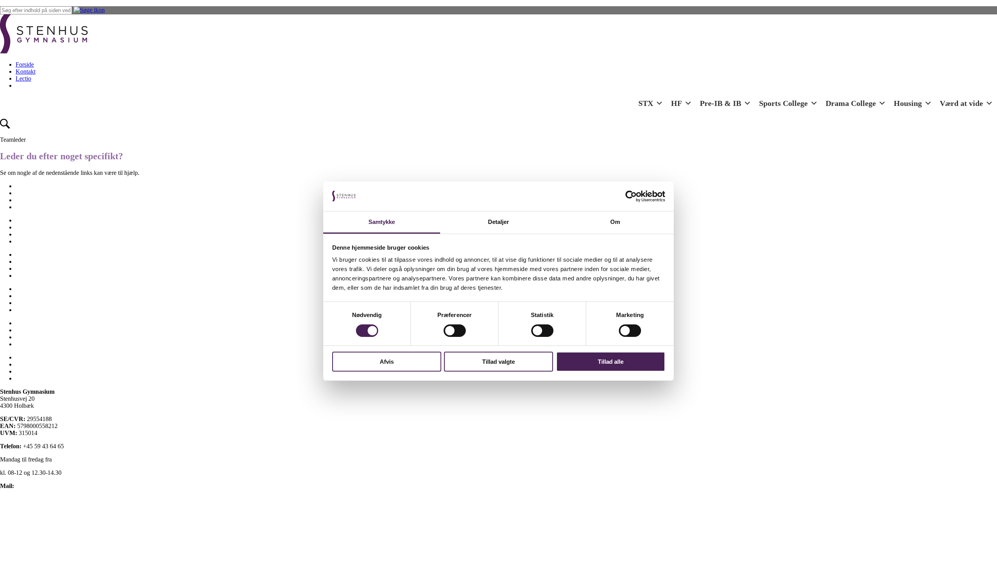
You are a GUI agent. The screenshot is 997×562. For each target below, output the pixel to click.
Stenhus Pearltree (37, 378)
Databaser (28, 371)
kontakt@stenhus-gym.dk (47, 486)
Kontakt (25, 71)
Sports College (783, 103)
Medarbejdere (32, 241)
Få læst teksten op (22, 525)
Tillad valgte (498, 361)
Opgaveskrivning (37, 261)
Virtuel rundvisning (39, 337)
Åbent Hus (29, 344)
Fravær (24, 234)
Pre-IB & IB (720, 103)
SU (20, 302)
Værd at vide (961, 103)
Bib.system (29, 364)
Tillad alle (611, 361)
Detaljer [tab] (498, 221)
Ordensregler (32, 268)
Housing (908, 103)
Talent (23, 323)
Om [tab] (615, 221)
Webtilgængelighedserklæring (36, 539)
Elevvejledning (34, 207)
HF (676, 103)
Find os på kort (18, 499)
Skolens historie (35, 288)
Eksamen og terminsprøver (48, 200)
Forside (25, 64)
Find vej (26, 227)
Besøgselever (32, 186)
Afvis (387, 361)
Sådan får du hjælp (39, 310)
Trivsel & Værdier (38, 330)
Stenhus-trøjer (33, 295)
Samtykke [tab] (381, 221)
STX (645, 103)
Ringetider (28, 275)
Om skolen (29, 254)
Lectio (23, 78)
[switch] (455, 330)
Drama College (851, 103)
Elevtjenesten (32, 193)
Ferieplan (27, 220)
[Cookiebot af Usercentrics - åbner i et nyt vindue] (631, 196)
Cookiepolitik (16, 512)
